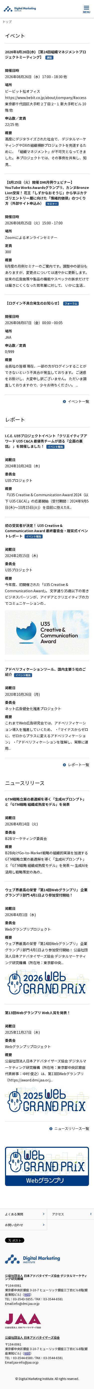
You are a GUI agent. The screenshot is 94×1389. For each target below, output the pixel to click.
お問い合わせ (14, 1225)
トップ (7, 21)
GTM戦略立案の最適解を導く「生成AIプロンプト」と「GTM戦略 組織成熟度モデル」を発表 (45, 802)
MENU (86, 12)
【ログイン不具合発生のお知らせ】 (33, 303)
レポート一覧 (78, 764)
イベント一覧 (78, 401)
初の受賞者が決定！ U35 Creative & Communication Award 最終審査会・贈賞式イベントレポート (46, 530)
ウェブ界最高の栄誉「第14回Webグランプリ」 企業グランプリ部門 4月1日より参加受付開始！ (46, 892)
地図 (27, 1294)
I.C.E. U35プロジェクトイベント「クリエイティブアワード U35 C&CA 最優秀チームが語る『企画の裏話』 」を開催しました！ (46, 441)
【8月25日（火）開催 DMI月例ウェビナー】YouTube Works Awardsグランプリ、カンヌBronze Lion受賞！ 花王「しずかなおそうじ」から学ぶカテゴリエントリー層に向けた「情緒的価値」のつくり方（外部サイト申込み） (47, 193)
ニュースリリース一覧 (71, 1128)
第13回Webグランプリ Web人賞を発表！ (37, 1012)
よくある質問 (14, 1214)
